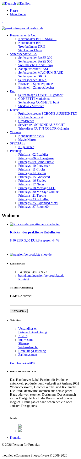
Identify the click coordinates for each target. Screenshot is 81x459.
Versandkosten (27, 328)
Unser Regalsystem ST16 (22, 363)
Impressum (25, 339)
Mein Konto (18, 14)
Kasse (14, 10)
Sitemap (23, 343)
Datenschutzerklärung (32, 332)
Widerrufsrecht (28, 347)
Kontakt (23, 279)
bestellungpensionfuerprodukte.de (41, 275)
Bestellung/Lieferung (32, 351)
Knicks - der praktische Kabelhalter (35, 232)
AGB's (22, 336)
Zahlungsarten (27, 354)
